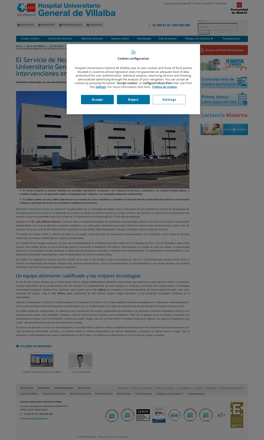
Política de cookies (164, 87)
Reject (133, 99)
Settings (169, 99)
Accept (97, 99)
